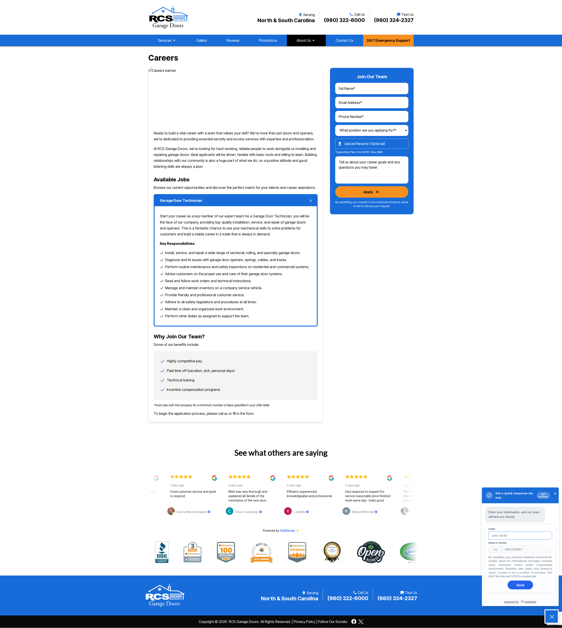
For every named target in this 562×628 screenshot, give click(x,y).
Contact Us (344, 40)
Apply (372, 192)
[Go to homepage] (168, 17)
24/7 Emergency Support (388, 40)
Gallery (201, 40)
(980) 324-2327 (394, 20)
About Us (306, 40)
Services (167, 40)
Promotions (268, 40)
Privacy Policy (304, 621)
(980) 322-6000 (344, 20)
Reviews (233, 40)
